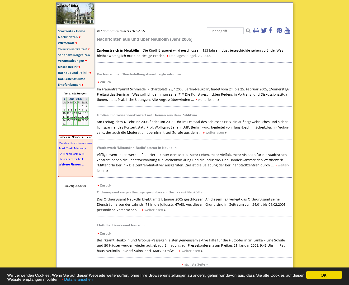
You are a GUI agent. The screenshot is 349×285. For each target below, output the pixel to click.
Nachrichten (68, 37)
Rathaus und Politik (73, 73)
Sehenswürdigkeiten (74, 55)
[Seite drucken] (256, 32)
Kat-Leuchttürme (71, 79)
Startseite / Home (71, 31)
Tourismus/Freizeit (72, 49)
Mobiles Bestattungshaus (75, 143)
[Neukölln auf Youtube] (288, 32)
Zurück (105, 82)
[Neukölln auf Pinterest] (280, 32)
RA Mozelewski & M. (72, 154)
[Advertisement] (183, 13)
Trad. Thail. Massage (72, 148)
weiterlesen (207, 99)
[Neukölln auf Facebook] (272, 32)
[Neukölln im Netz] (75, 22)
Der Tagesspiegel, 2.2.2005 (190, 55)
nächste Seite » (196, 264)
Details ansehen (78, 279)
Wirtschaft (66, 43)
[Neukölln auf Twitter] (264, 32)
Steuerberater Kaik (71, 159)
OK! (324, 275)
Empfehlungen (69, 84)
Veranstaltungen (71, 60)
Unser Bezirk (68, 67)
